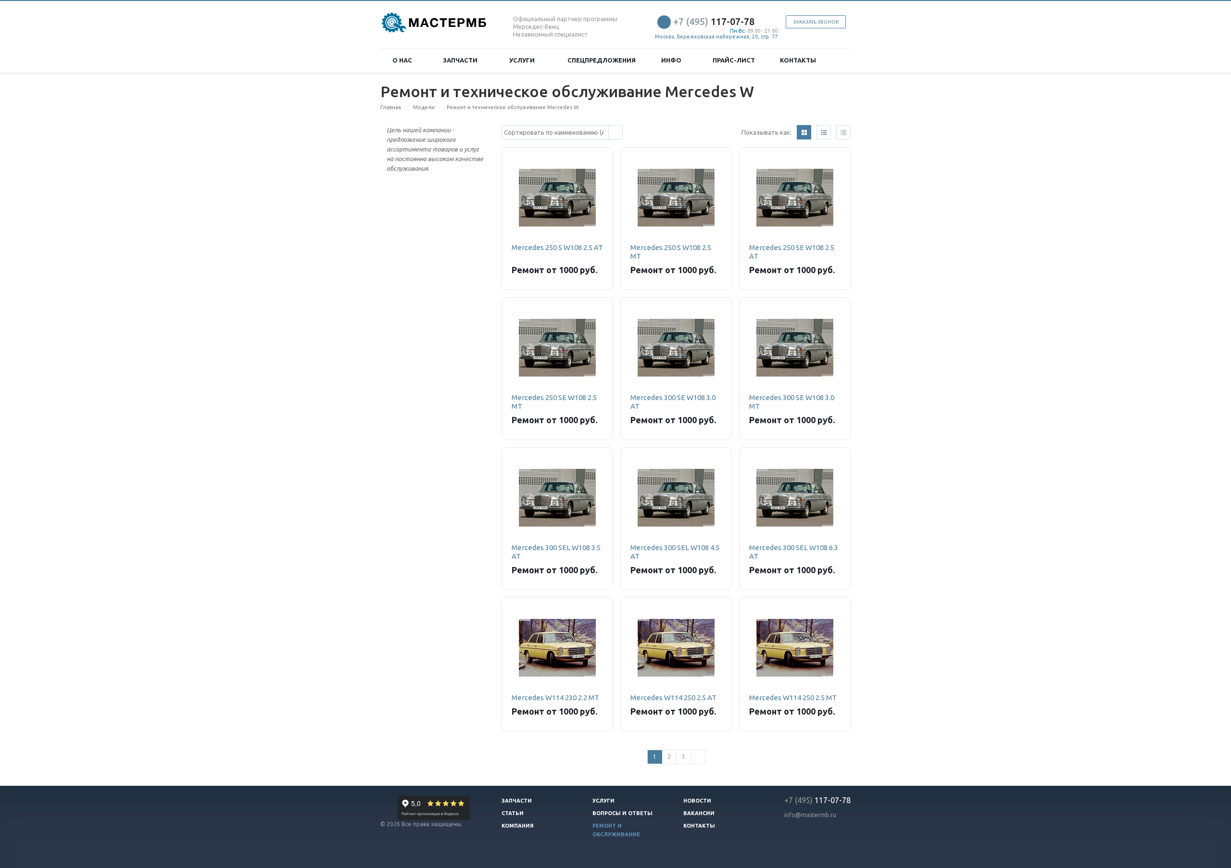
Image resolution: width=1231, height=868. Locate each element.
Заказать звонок (816, 22)
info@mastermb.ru (810, 815)
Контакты (798, 60)
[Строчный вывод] (823, 132)
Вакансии (699, 813)
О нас (403, 60)
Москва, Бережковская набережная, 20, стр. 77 (716, 36)
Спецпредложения (601, 60)
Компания (518, 826)
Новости (697, 801)
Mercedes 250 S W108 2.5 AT (557, 247)
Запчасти (461, 60)
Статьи (513, 813)
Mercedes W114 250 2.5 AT (673, 697)
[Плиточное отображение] (804, 132)
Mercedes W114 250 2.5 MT (793, 697)
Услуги (523, 60)
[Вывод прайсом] (843, 132)
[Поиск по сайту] (840, 60)
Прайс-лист (734, 60)
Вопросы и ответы (622, 813)
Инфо (672, 60)
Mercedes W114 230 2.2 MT (555, 697)
